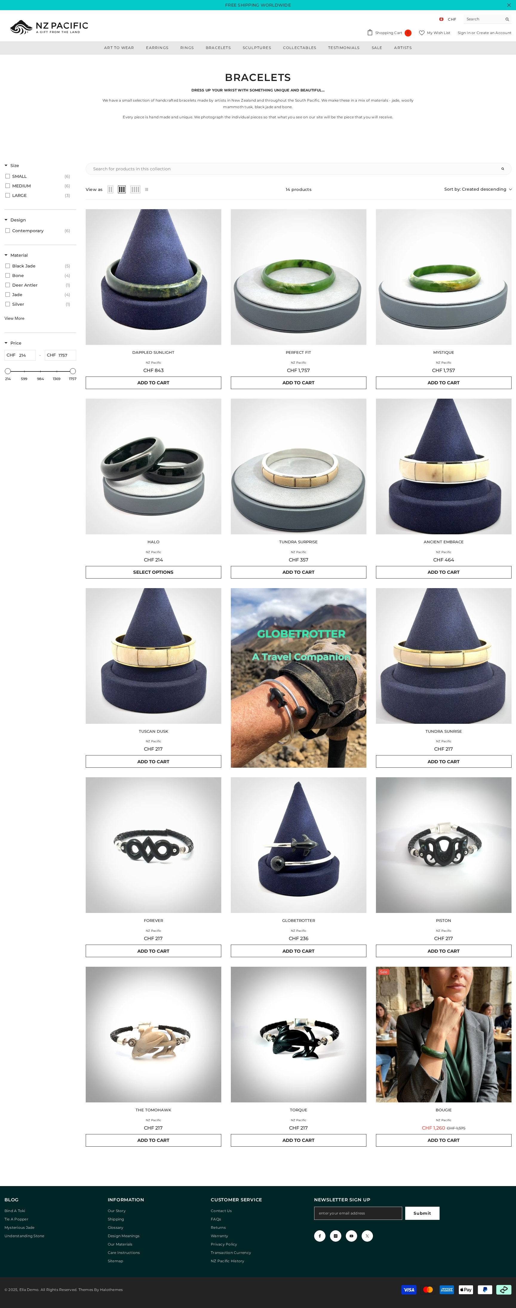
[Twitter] (367, 1236)
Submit (422, 1213)
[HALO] (153, 466)
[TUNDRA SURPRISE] (298, 466)
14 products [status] (298, 189)
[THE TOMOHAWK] (153, 1034)
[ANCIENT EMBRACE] (444, 466)
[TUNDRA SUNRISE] (444, 656)
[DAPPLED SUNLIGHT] (153, 277)
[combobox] (483, 19)
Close (509, 5)
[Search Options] (505, 169)
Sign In (465, 32)
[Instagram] (335, 1236)
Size (14, 165)
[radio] (110, 189)
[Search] (488, 19)
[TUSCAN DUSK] (153, 656)
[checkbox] (39, 176)
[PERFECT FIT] (298, 277)
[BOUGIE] (444, 1034)
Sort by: (475, 189)
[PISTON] (444, 845)
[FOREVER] (153, 845)
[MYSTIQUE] (444, 277)
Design (18, 220)
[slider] (8, 371)
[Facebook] (319, 1236)
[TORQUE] (298, 1034)
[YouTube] (351, 1236)
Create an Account (494, 32)
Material (19, 255)
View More (14, 318)
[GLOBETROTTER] (298, 845)
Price (16, 343)
